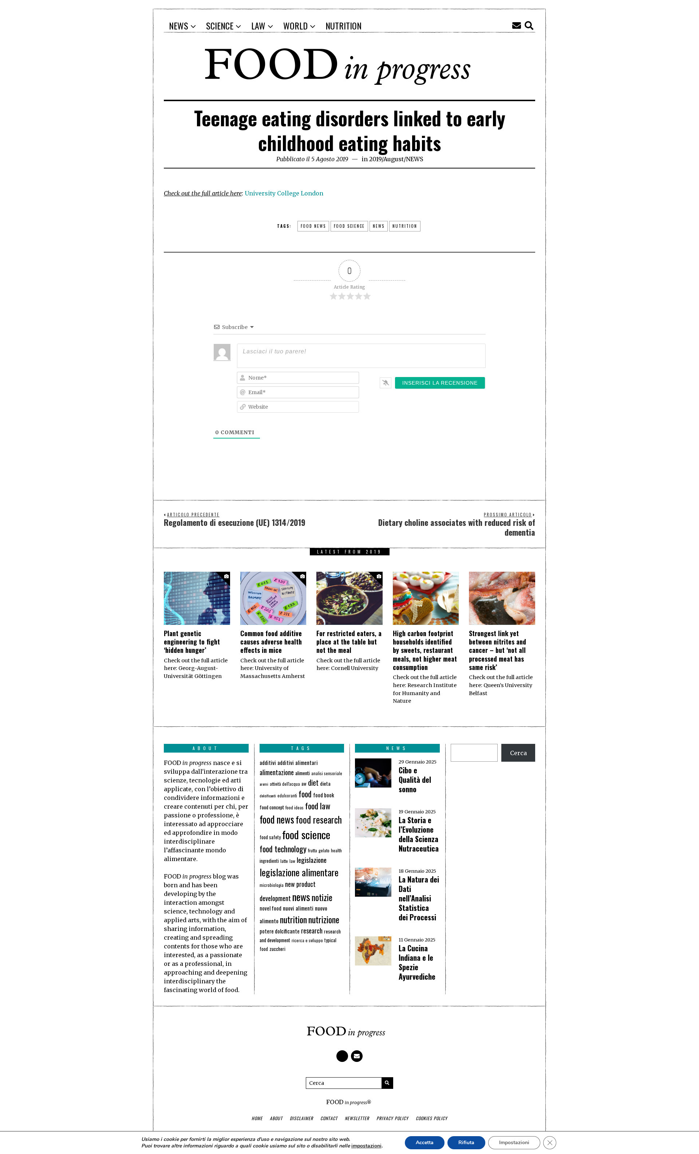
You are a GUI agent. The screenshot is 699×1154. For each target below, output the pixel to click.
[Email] (516, 25)
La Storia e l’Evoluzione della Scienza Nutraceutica (419, 834)
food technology (283, 848)
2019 (375, 159)
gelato (324, 850)
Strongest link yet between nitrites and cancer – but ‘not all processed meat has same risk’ (497, 650)
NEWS (414, 159)
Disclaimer (301, 1118)
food (305, 794)
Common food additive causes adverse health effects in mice (271, 641)
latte (284, 861)
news (378, 226)
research (312, 930)
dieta (325, 783)
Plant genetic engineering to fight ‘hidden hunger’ (192, 641)
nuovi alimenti (298, 908)
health (336, 850)
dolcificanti (268, 795)
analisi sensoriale (326, 773)
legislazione (312, 859)
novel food (270, 908)
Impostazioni (514, 1142)
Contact (328, 1118)
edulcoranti (287, 795)
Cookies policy (431, 1118)
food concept (272, 807)
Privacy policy (392, 1118)
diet (313, 782)
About (276, 1118)
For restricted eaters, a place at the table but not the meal (349, 641)
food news (313, 226)
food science (349, 226)
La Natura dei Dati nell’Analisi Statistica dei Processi (419, 898)
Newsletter (357, 1118)
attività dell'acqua (285, 784)
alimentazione (277, 772)
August (393, 159)
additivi (268, 762)
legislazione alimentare (299, 872)
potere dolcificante (280, 931)
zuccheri (277, 948)
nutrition (404, 226)
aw (304, 783)
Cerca (518, 753)
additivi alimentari (297, 762)
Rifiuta (466, 1142)
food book (323, 795)
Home (257, 1118)
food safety (270, 837)
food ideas (294, 807)
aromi (264, 784)
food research (319, 819)
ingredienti (269, 860)
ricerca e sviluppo (307, 940)
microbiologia (272, 885)
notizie (322, 897)
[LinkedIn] (504, 25)
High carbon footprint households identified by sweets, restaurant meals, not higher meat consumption (425, 650)
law (292, 861)
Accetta (425, 1142)
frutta (312, 850)
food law (317, 806)
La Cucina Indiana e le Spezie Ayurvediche (417, 962)
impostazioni (366, 1146)
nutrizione (323, 919)
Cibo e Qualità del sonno (415, 779)
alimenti (302, 773)
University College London (284, 193)
